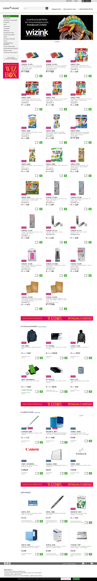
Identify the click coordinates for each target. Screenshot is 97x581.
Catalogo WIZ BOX (56, 9)
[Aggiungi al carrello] (40, 76)
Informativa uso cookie (65, 579)
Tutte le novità (37, 412)
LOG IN (75, 1)
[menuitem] (86, 1)
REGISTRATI (69, 1)
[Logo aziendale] (12, 11)
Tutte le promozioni (42, 326)
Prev (21, 27)
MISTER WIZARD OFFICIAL (86, 9)
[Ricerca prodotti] (47, 8)
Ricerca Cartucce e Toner (69, 9)
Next (92, 27)
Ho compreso (76, 579)
